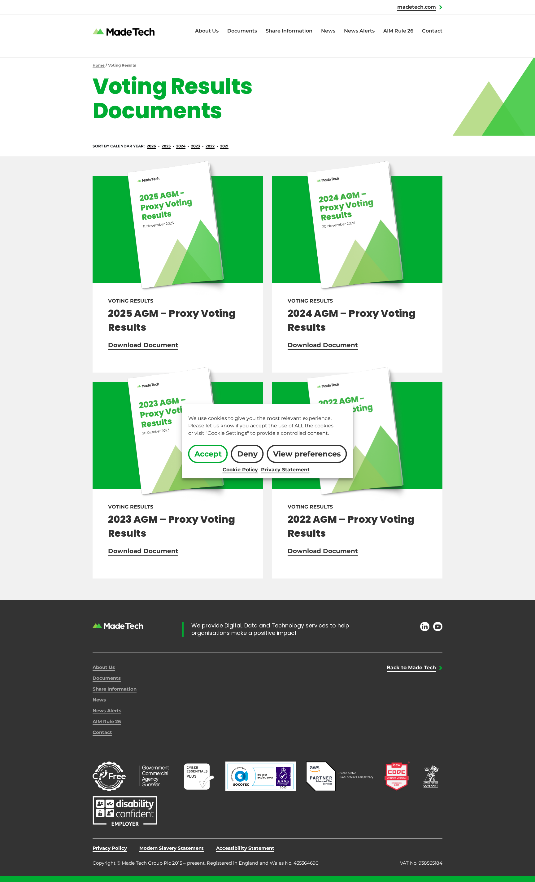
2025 (166, 146)
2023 (195, 146)
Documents (242, 31)
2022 (210, 146)
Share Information (289, 31)
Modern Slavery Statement (171, 848)
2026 (151, 146)
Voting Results (130, 301)
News (328, 31)
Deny (247, 453)
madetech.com (416, 7)
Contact (432, 31)
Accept (208, 453)
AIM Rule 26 (398, 31)
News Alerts (359, 31)
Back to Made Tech (411, 667)
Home (99, 65)
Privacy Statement (285, 470)
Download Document (143, 345)
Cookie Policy (240, 470)
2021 (224, 146)
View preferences (307, 453)
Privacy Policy (110, 848)
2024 (180, 146)
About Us (207, 31)
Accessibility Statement (245, 848)
